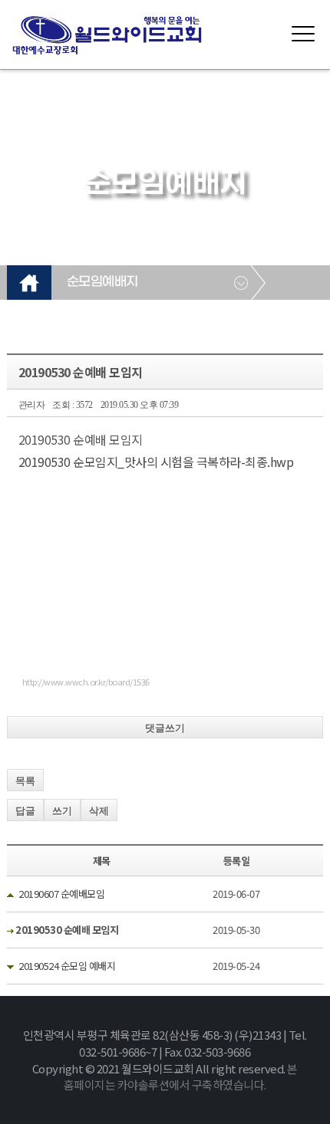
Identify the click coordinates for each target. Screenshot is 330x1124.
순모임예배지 (102, 282)
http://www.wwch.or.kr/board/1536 (86, 681)
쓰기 (62, 811)
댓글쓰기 (165, 728)
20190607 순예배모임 (61, 893)
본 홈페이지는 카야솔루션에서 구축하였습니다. (181, 1076)
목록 (25, 781)
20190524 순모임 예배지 (66, 965)
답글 (25, 811)
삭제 (99, 811)
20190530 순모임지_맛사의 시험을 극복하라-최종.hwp (156, 461)
